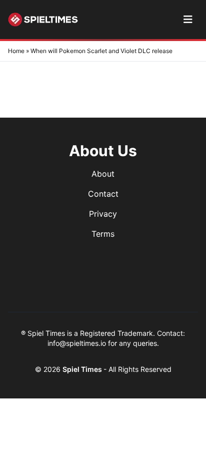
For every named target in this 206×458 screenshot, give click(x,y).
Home (16, 51)
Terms (103, 234)
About (103, 174)
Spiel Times (83, 369)
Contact (103, 194)
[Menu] (188, 20)
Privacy (103, 214)
